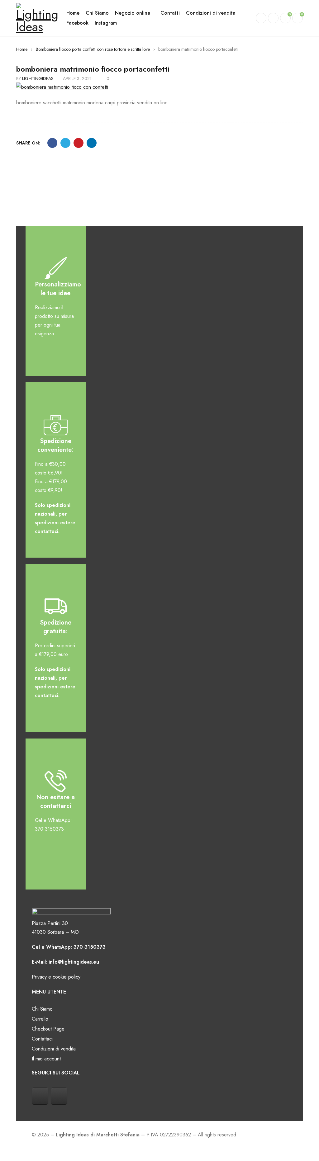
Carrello (40, 1018)
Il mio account (46, 1058)
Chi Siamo (42, 1008)
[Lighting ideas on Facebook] (40, 1096)
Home (21, 49)
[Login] (273, 18)
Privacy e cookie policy (56, 976)
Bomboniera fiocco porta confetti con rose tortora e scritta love (93, 49)
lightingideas (38, 78)
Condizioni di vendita (54, 1048)
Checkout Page (48, 1028)
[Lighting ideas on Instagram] (59, 1096)
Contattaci (42, 1038)
